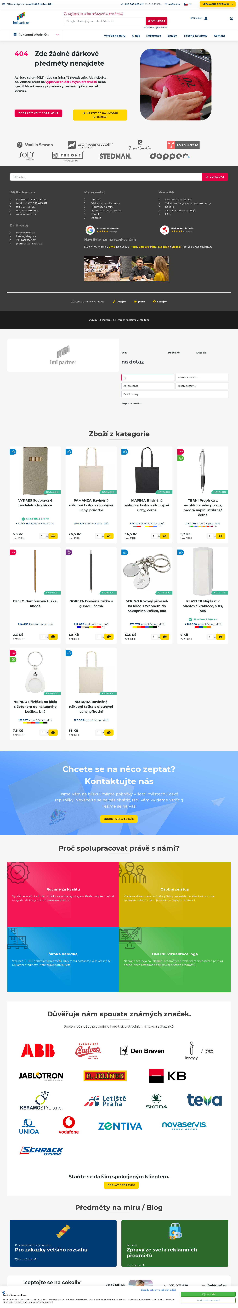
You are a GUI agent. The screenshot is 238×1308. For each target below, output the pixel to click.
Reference (153, 35)
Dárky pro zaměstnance (105, 203)
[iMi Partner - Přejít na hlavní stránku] (21, 18)
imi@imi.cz (173, 4)
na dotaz (132, 362)
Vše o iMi (96, 199)
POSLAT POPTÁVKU (121, 1185)
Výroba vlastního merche (106, 210)
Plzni (153, 246)
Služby (172, 35)
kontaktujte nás (120, 818)
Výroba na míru (114, 35)
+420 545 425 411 (133, 4)
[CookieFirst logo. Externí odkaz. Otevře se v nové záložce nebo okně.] (3, 1292)
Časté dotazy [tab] (131, 394)
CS (189, 4)
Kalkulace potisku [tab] (187, 377)
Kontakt (219, 35)
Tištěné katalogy (195, 35)
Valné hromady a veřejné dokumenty (188, 203)
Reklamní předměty (33, 34)
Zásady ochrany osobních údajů (158, 1290)
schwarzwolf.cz (25, 232)
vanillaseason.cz (26, 239)
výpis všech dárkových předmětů (71, 82)
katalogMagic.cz (26, 236)
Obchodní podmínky (178, 199)
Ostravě (143, 246)
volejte (121, 301)
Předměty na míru (102, 206)
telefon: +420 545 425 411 (31, 203)
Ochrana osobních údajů (180, 210)
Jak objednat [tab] (131, 385)
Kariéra (169, 206)
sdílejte (161, 301)
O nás (136, 35)
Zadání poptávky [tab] (187, 385)
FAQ (168, 214)
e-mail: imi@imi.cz (27, 210)
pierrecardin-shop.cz (29, 243)
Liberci (176, 246)
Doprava (96, 217)
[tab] (147, 377)
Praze (133, 246)
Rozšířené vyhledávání (155, 27)
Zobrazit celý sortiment (38, 113)
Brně (112, 246)
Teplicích (163, 246)
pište (141, 301)
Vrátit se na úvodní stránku (102, 115)
